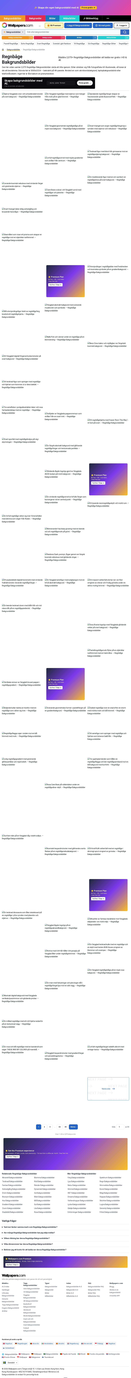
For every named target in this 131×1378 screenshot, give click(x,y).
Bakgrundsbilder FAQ (96, 1287)
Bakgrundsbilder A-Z (74, 1287)
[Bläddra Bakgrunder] (63, 37)
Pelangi (100, 1343)
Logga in (123, 25)
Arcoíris (61, 1343)
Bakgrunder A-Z (72, 1290)
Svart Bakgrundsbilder (31, 1325)
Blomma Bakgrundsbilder (44, 1178)
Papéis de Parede (69, 1354)
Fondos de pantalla (97, 1354)
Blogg (112, 1287)
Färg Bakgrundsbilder (76, 1178)
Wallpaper (38, 1354)
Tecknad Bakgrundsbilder (12, 1181)
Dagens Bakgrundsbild (10, 1308)
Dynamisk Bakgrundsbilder (45, 1189)
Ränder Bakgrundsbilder (44, 1185)
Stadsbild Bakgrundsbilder (12, 1212)
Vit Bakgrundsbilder (30, 1292)
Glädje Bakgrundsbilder (77, 1208)
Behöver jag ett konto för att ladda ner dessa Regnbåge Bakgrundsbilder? (35, 1250)
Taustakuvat (49, 1357)
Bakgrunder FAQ (94, 1290)
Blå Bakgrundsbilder (42, 1201)
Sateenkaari (9, 1348)
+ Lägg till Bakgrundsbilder (78, 25)
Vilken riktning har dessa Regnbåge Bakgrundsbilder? (27, 1238)
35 (66, 1127)
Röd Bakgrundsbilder (42, 1181)
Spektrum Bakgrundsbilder (110, 1178)
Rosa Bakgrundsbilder (43, 1212)
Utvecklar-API (115, 1296)
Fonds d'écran (10, 1357)
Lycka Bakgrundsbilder (77, 1204)
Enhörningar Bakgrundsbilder (79, 1212)
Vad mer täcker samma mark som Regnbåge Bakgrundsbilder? (30, 1227)
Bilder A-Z (70, 1293)
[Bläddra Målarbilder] (127, 37)
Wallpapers (25, 1354)
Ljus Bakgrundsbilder (76, 1181)
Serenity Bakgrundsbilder (110, 1208)
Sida (113, 1127)
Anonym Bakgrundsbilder (12, 1197)
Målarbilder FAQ (94, 1296)
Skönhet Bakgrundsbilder (110, 1201)
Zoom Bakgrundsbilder (11, 1208)
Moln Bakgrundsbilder (43, 1197)
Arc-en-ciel (88, 1343)
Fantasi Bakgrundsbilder (12, 1185)
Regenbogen (22, 1343)
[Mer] (108, 18)
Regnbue (8, 1343)
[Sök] (125, 32)
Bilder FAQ (92, 1293)
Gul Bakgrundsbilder (42, 1204)
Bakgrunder (35, 18)
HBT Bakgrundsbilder (76, 1193)
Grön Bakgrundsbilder (31, 1289)
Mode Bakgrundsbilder (31, 1316)
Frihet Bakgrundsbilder (109, 1212)
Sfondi (82, 1354)
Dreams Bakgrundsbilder (78, 1197)
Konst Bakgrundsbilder (109, 1189)
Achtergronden (114, 1354)
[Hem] (3, 49)
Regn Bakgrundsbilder (108, 1181)
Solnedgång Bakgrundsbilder (13, 1189)
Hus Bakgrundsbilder (10, 1201)
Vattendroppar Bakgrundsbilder (80, 1201)
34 (60, 1127)
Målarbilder (69, 18)
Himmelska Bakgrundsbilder (111, 1185)
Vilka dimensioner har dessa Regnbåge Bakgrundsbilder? (28, 1244)
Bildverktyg (92, 18)
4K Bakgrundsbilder (30, 1301)
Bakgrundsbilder (12, 18)
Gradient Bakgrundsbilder (12, 1204)
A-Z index (5, 1287)
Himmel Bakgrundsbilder (78, 1189)
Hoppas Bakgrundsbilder (109, 1197)
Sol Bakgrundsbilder (42, 1193)
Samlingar (5, 1290)
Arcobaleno (48, 1343)
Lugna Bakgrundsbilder (109, 1204)
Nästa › (73, 1127)
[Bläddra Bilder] (95, 37)
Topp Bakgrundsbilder (10, 1305)
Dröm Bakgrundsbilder (11, 1193)
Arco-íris (36, 1343)
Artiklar (4, 1311)
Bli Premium (55, 25)
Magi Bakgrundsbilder (108, 1193)
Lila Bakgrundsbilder (42, 1208)
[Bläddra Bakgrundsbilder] (31, 37)
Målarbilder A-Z (72, 1296)
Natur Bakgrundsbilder (77, 1185)
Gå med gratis (104, 25)
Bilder (52, 18)
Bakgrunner (36, 1357)
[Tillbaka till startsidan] (17, 25)
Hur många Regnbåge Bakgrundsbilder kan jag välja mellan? (29, 1233)
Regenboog (74, 1343)
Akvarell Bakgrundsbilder (12, 1178)
